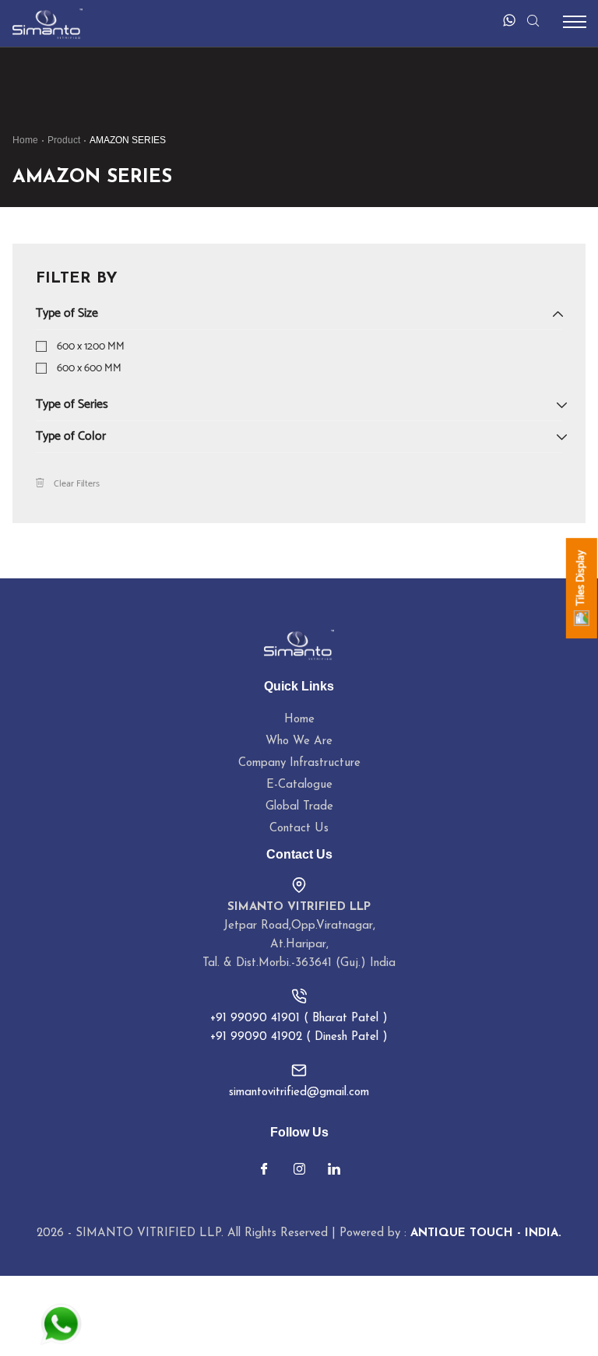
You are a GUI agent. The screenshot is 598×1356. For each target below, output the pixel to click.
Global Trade (299, 807)
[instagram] (299, 1170)
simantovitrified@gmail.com (299, 1092)
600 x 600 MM (89, 369)
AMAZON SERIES (128, 140)
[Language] (477, 20)
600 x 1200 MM (91, 347)
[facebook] (264, 1170)
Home (25, 140)
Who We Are (299, 741)
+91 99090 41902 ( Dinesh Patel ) (299, 1037)
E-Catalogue (299, 785)
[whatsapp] (509, 20)
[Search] (532, 20)
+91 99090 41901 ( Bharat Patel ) (299, 1018)
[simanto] (47, 23)
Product (63, 140)
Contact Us (299, 828)
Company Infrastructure (299, 763)
